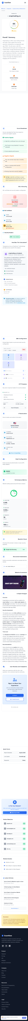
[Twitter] (3, 946)
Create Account (15, 699)
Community (4, 992)
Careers (3, 975)
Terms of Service (6, 1004)
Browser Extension (6, 962)
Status (3, 994)
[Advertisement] (14, 111)
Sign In (15, 695)
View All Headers (15, 407)
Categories (9, 8)
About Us (4, 970)
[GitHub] (6, 946)
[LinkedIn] (9, 946)
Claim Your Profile (15, 812)
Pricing (3, 956)
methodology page (21, 302)
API (2, 958)
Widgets (4, 960)
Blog (3, 973)
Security (4, 1009)
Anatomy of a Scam (10, 862)
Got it (24, 1017)
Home (4, 8)
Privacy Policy (5, 1002)
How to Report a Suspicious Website (13, 865)
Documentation (5, 987)
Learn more (4, 1018)
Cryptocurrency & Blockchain (19, 8)
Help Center (4, 989)
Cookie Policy (5, 1006)
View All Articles (14, 908)
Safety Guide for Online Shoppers (13, 869)
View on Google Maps (16, 453)
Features (4, 954)
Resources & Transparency (8, 985)
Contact (4, 977)
